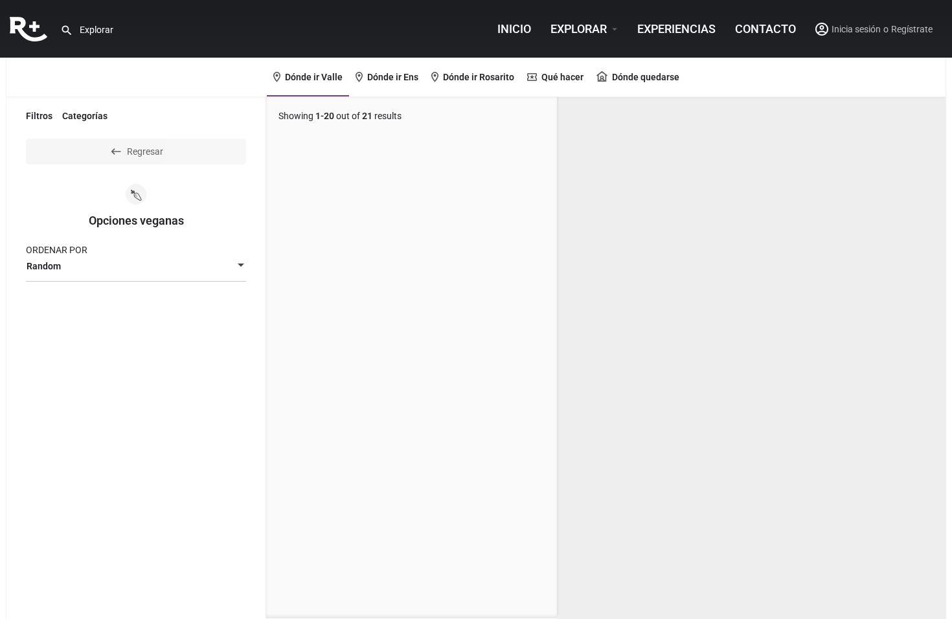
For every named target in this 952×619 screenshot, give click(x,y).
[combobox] (136, 266)
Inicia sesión (856, 29)
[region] (751, 358)
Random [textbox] (44, 266)
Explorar (578, 29)
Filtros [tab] (39, 116)
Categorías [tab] (85, 116)
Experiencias (676, 29)
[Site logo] (30, 28)
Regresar (145, 151)
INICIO (514, 29)
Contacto (765, 29)
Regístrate (912, 29)
